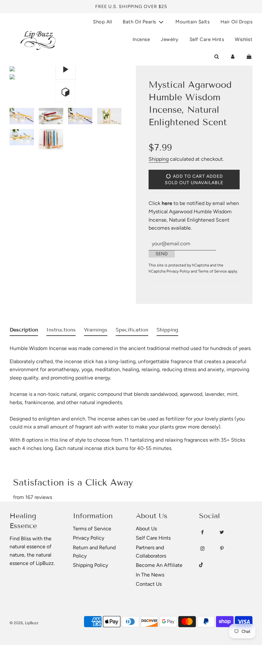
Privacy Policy (178, 271)
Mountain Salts (192, 22)
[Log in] (233, 56)
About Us (146, 529)
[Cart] (249, 56)
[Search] (216, 56)
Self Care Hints (206, 39)
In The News (150, 575)
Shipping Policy (90, 565)
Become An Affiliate (159, 565)
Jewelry (170, 39)
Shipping (159, 159)
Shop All (102, 22)
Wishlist (243, 39)
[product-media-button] (65, 69)
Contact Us (149, 584)
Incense (141, 39)
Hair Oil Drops (236, 22)
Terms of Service (212, 271)
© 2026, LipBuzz (24, 623)
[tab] (24, 331)
